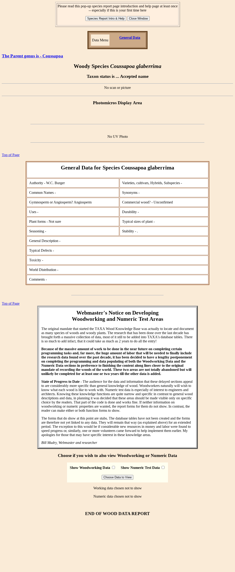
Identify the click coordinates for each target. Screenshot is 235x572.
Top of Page (11, 155)
